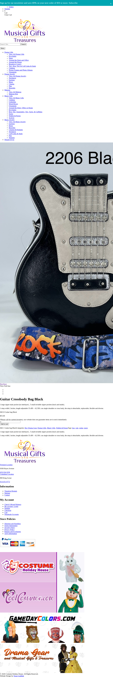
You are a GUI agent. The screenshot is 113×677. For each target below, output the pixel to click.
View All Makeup (15, 92)
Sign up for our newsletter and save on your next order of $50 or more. (39, 3)
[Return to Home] (25, 42)
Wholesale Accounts (11, 514)
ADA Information (10, 534)
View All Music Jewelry (17, 122)
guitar (81, 428)
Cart (5, 512)
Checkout (7, 510)
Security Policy (9, 528)
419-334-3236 (5, 472)
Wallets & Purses (62, 428)
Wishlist (7, 9)
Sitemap (7, 493)
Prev (1, 384)
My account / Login (11, 506)
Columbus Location (7, 474)
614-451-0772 (5, 482)
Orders (11, 7)
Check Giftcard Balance (12, 504)
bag (73, 428)
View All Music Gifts (16, 98)
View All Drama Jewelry (17, 76)
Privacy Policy (9, 530)
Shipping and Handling (12, 524)
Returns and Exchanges (12, 532)
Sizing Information (10, 526)
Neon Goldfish (19, 676)
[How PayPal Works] (17, 548)
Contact (7, 495)
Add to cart (4, 424)
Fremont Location (6, 465)
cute (76, 428)
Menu (2, 48)
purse (86, 428)
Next (5, 384)
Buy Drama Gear (31, 428)
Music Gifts (51, 428)
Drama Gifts (42, 428)
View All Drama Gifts (16, 54)
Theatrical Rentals (10, 491)
